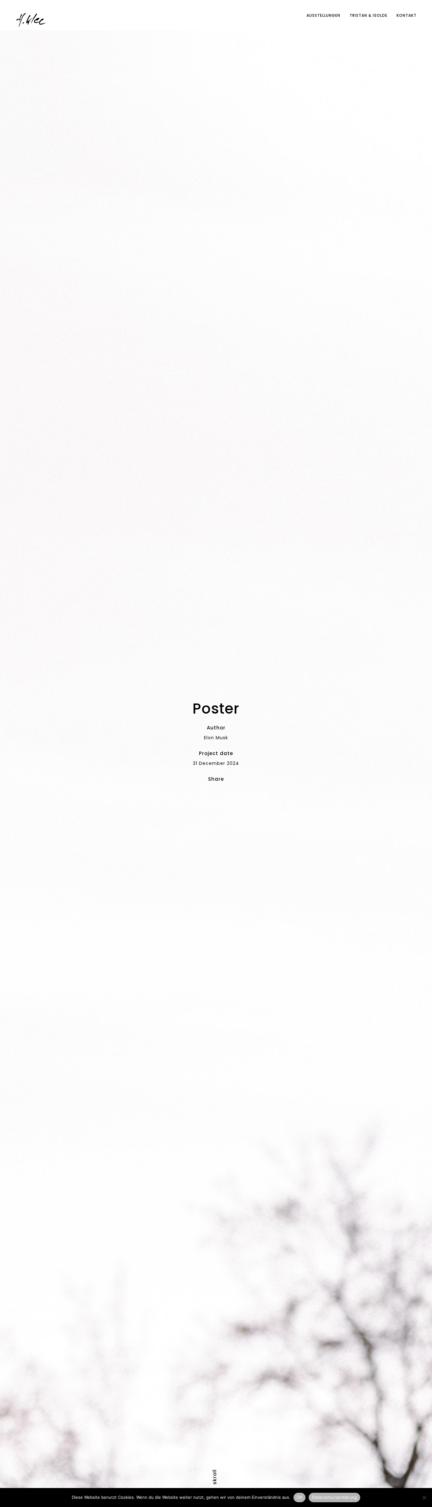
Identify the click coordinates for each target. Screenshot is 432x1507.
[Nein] (424, 1497)
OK (300, 1497)
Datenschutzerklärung (334, 1497)
